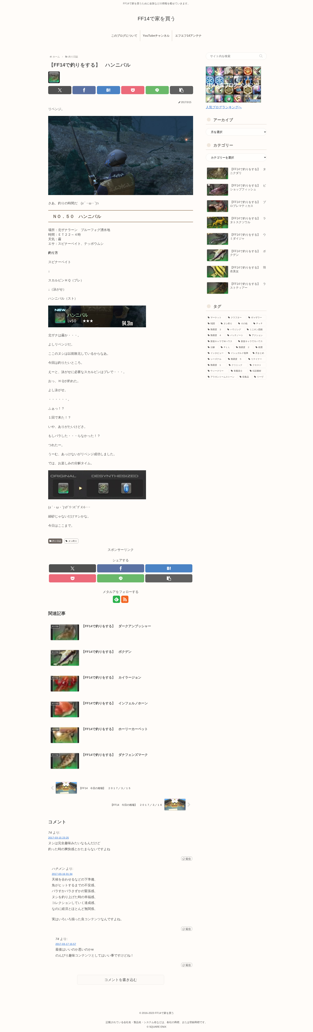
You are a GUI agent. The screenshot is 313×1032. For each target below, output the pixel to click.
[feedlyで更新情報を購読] (116, 599)
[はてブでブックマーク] (108, 90)
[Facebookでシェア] (84, 90)
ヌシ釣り (72, 541)
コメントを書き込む (120, 980)
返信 (188, 858)
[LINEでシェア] (157, 90)
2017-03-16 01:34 (62, 874)
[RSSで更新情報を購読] (124, 599)
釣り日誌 (56, 541)
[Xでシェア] (59, 90)
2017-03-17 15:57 (65, 944)
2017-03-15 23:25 (58, 837)
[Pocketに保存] (132, 90)
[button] (181, 90)
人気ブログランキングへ (224, 107)
